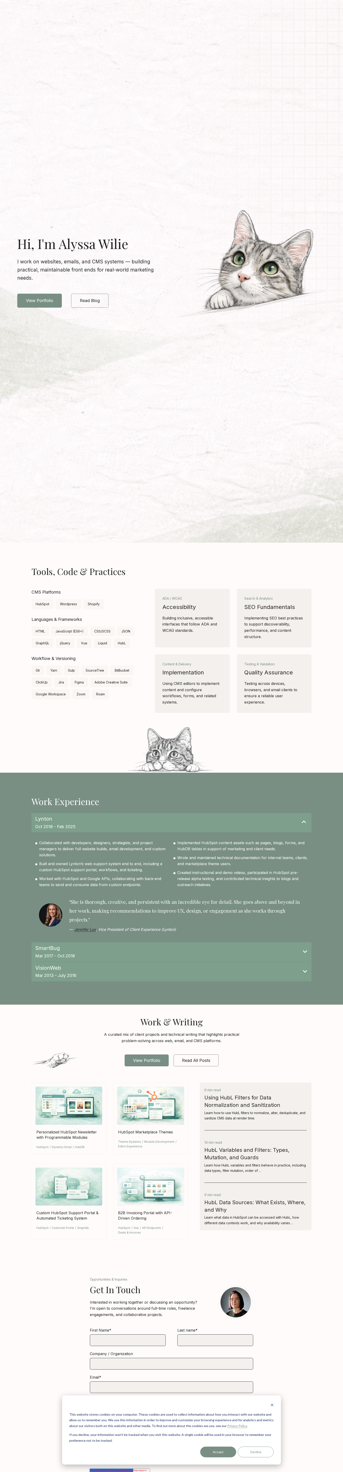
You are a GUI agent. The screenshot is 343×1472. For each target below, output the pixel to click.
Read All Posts (196, 1060)
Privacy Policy (237, 1426)
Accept (218, 1452)
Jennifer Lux (85, 929)
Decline (255, 1452)
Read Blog (90, 300)
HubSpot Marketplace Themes (145, 1132)
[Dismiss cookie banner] (272, 1405)
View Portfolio (39, 300)
